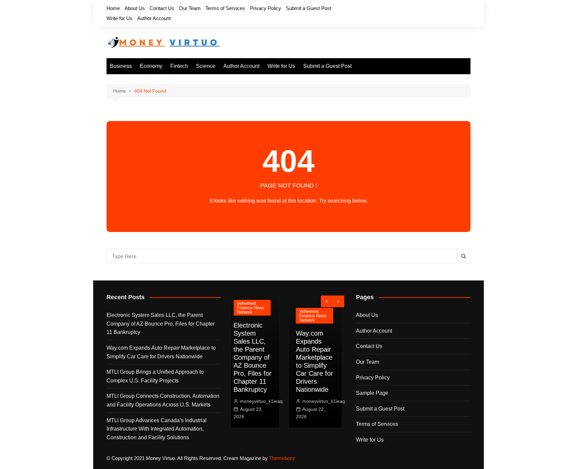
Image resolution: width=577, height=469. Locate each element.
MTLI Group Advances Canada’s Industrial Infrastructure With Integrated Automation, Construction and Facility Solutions (157, 429)
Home (113, 8)
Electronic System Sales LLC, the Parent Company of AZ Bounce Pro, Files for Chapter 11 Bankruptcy (161, 323)
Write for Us (120, 18)
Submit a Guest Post (308, 8)
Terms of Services (225, 8)
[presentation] (327, 301)
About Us (135, 8)
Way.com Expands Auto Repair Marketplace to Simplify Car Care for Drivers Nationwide (161, 352)
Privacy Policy (265, 8)
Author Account (154, 18)
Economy (151, 66)
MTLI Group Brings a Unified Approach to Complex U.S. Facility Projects (155, 376)
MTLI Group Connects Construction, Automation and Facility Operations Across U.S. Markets (163, 400)
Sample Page (372, 393)
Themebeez (282, 458)
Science (205, 66)
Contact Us (162, 8)
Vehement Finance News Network (259, 316)
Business (121, 66)
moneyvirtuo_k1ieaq (269, 401)
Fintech (179, 66)
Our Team (190, 8)
